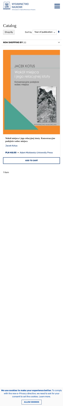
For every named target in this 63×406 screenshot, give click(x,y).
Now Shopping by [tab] (13, 42)
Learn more (44, 396)
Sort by (28, 32)
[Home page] (19, 6)
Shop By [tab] (9, 32)
